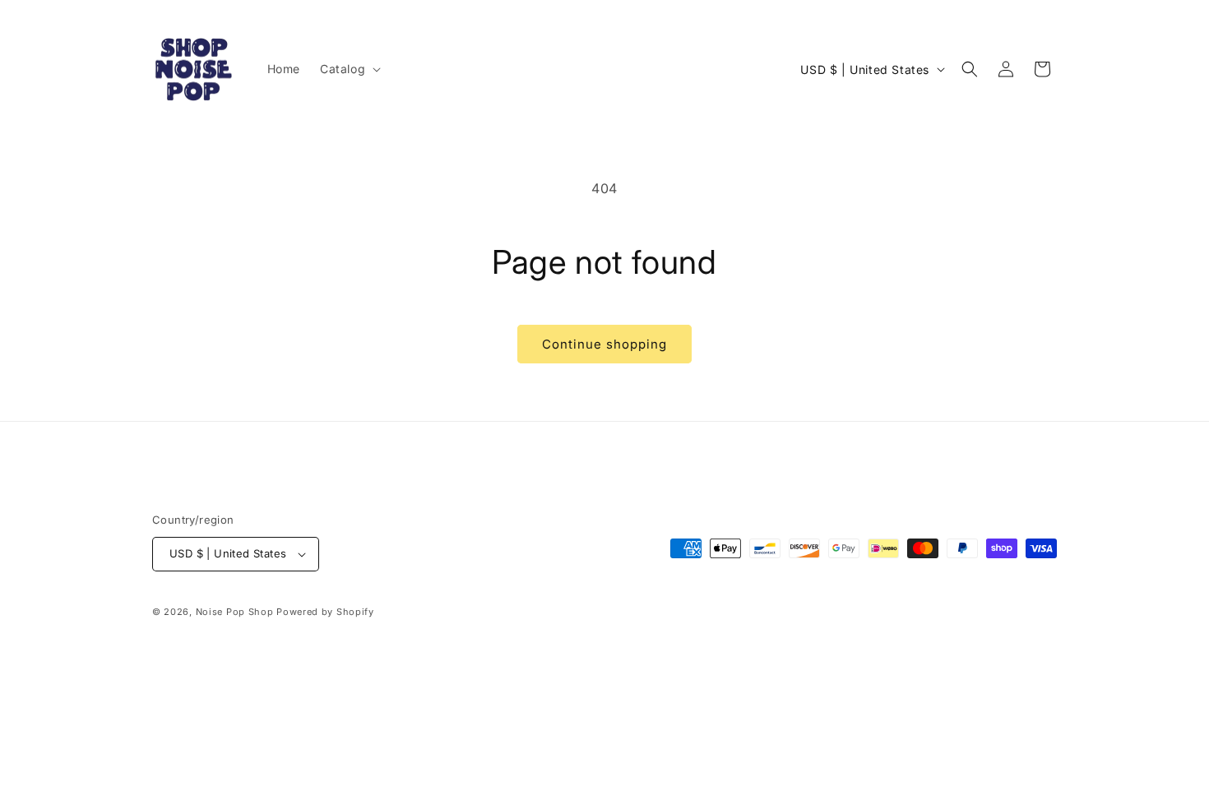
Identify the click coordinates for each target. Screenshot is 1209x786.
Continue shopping (604, 344)
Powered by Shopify (325, 611)
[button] (348, 69)
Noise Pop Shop (235, 611)
